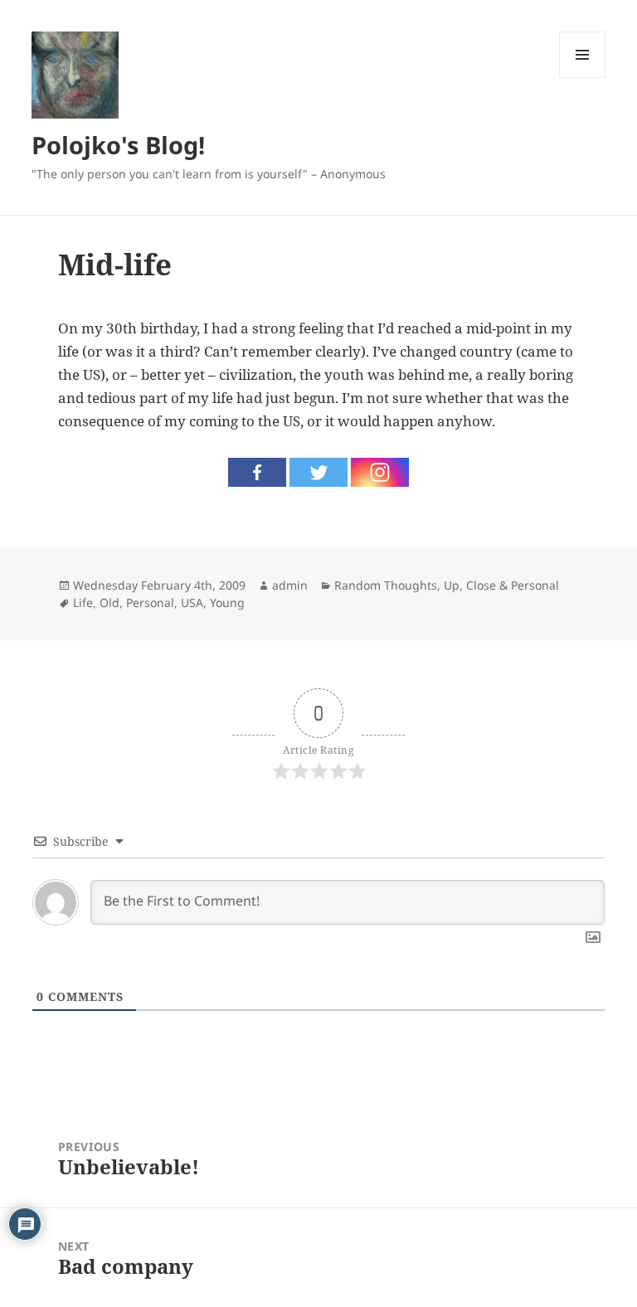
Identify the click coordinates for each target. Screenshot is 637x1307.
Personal (150, 602)
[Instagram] (380, 472)
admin (290, 585)
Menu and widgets (582, 77)
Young (227, 602)
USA (192, 602)
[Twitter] (318, 472)
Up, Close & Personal (501, 585)
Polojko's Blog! (118, 145)
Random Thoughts (385, 585)
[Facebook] (257, 472)
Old (109, 602)
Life (83, 602)
